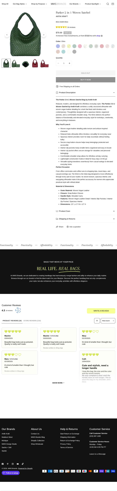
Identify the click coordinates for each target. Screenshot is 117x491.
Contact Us (35, 434)
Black (74, 52)
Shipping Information (67, 437)
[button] (112, 3)
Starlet (4, 451)
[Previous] (7, 34)
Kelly (91, 46)
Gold (85, 46)
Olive (96, 46)
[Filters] (97, 320)
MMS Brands (12, 468)
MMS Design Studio (9, 444)
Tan (58, 52)
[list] (25, 34)
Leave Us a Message (97, 454)
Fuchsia (80, 46)
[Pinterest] (7, 464)
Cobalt (58, 46)
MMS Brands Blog (38, 437)
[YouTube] (17, 464)
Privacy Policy (65, 444)
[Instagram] (12, 464)
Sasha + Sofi (6, 447)
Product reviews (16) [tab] (12, 321)
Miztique (5, 440)
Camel (63, 46)
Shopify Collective (37, 440)
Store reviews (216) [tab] (32, 321)
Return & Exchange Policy (70, 440)
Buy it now (86, 80)
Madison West (7, 437)
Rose (107, 46)
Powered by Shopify (25, 468)
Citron (69, 46)
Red (102, 46)
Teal (63, 52)
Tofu (69, 52)
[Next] (43, 34)
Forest (74, 46)
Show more (57, 383)
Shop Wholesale (37, 444)
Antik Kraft (62, 16)
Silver (113, 46)
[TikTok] (22, 464)
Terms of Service (66, 447)
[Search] (107, 3)
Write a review (101, 311)
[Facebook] (2, 464)
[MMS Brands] (58, 4)
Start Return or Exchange (69, 434)
